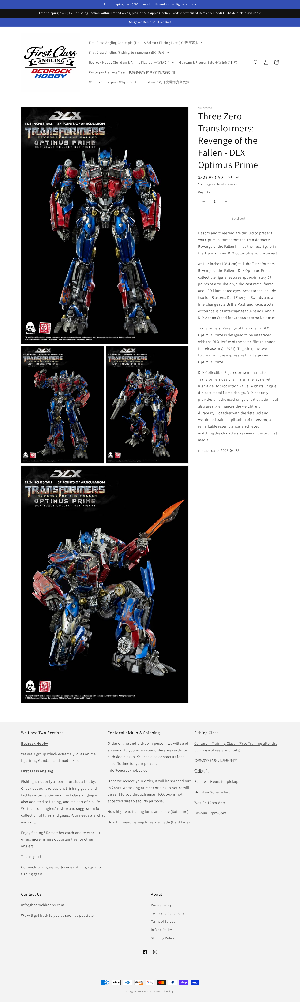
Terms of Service (163, 921)
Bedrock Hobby (165, 991)
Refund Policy (161, 929)
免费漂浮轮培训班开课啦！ (217, 760)
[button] (145, 43)
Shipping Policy (162, 938)
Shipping (204, 184)
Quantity (204, 192)
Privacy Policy (161, 905)
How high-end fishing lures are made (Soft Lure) (148, 811)
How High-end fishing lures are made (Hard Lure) (149, 822)
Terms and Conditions (167, 913)
